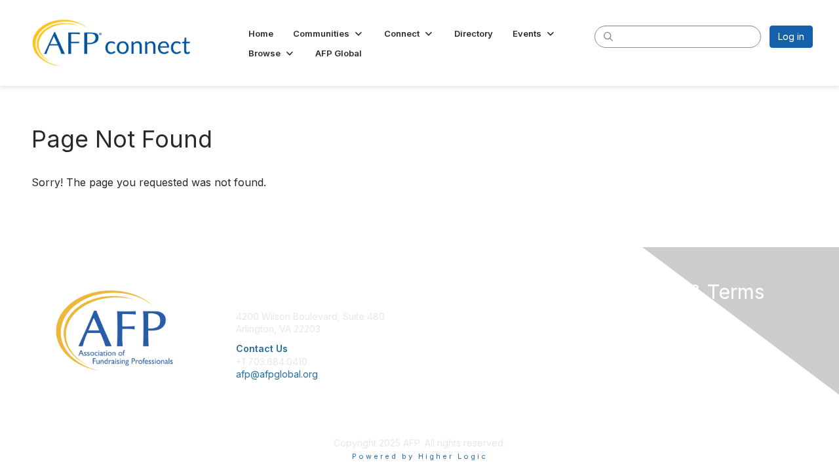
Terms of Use (643, 341)
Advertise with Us (651, 355)
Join (434, 316)
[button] (328, 33)
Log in (791, 36)
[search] (608, 36)
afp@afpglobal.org (277, 374)
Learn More (450, 341)
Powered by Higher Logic (420, 456)
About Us (634, 316)
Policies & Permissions (662, 328)
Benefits (442, 328)
